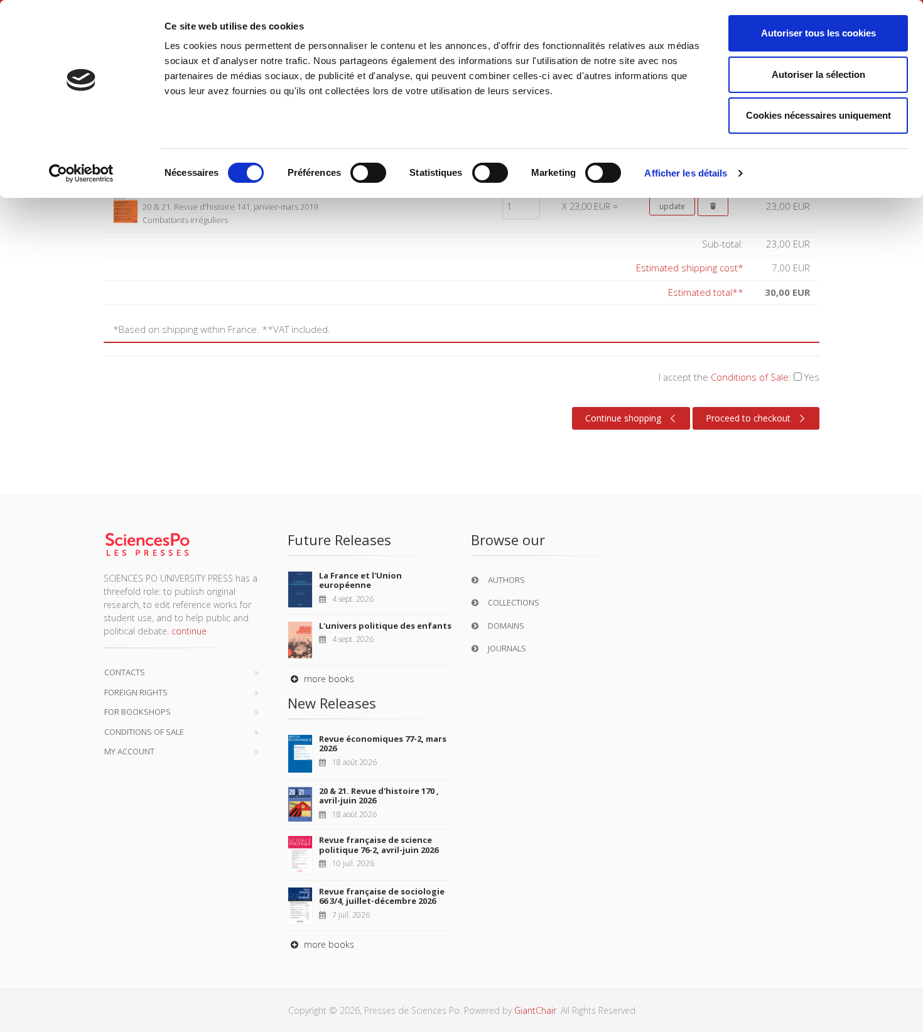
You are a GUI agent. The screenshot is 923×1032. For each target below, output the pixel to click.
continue (189, 631)
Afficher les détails (685, 173)
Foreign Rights (136, 692)
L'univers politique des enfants (385, 625)
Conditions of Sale (750, 377)
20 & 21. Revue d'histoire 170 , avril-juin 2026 (379, 796)
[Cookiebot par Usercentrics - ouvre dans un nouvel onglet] (81, 173)
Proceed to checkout (748, 418)
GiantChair (535, 1010)
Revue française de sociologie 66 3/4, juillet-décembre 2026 (382, 896)
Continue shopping (623, 418)
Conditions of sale (144, 731)
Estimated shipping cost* (689, 267)
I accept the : (739, 377)
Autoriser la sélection (818, 74)
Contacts (124, 672)
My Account (129, 751)
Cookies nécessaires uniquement (818, 115)
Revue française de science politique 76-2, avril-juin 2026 (378, 844)
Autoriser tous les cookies (818, 33)
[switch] (368, 173)
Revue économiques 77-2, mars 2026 (382, 743)
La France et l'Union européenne (360, 580)
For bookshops (137, 711)
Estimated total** (705, 292)
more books (327, 679)
